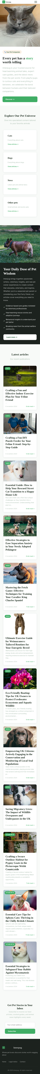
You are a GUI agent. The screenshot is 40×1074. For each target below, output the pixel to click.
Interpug (17, 1047)
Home (4, 1062)
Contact (22, 1062)
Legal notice (13, 1062)
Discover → (10, 99)
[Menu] (36, 2)
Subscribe (12, 1031)
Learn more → (11, 337)
